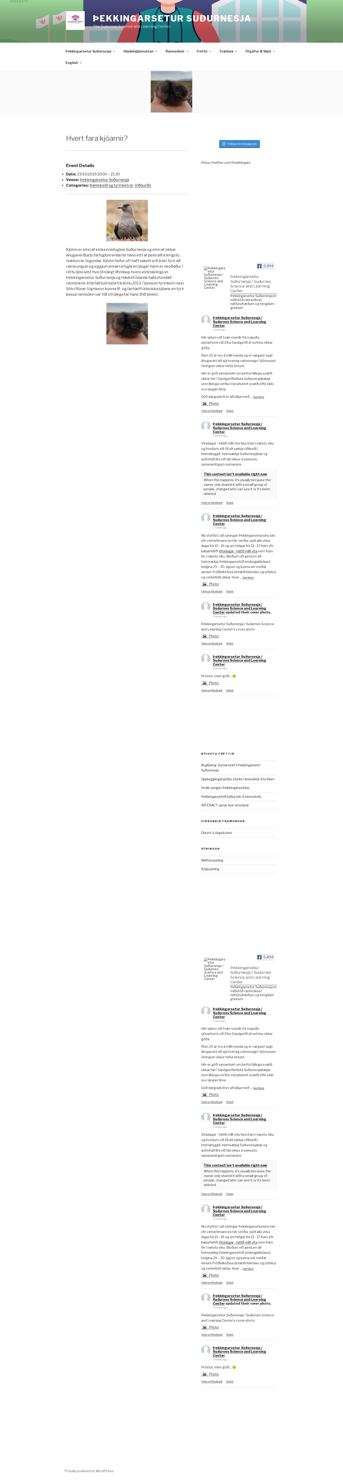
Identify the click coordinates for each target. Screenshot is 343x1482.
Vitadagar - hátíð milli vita (238, 551)
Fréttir (202, 51)
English (72, 63)
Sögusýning (210, 869)
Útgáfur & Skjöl (258, 51)
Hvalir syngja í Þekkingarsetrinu (225, 788)
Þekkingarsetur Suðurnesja (172, 18)
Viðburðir (143, 185)
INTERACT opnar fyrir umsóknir (225, 805)
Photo (214, 403)
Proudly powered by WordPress (89, 1471)
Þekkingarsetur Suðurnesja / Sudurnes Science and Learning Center (239, 322)
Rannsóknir (175, 51)
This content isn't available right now (235, 474)
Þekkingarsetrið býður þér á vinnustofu (231, 797)
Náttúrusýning (212, 860)
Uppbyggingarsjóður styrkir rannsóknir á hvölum (237, 779)
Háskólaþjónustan (138, 51)
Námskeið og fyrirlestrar (111, 185)
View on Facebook (211, 410)
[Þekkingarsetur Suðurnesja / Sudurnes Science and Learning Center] (215, 278)
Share (229, 410)
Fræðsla (226, 51)
